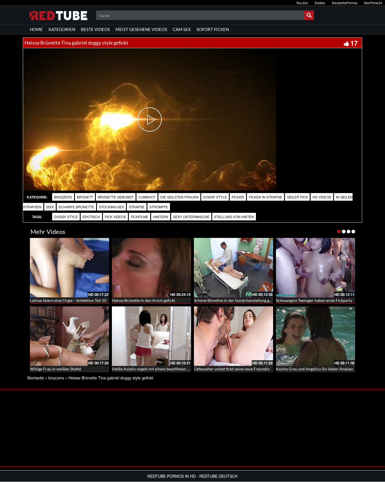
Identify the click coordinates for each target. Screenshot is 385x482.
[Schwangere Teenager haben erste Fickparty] (315, 267)
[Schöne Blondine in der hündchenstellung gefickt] (233, 267)
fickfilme (139, 216)
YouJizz (302, 2)
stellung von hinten (234, 216)
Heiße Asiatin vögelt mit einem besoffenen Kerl (153, 368)
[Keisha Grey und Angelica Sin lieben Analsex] (315, 336)
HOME (36, 29)
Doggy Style (215, 196)
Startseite (35, 378)
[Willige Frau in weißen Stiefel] (69, 336)
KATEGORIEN (61, 29)
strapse (137, 206)
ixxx (50, 206)
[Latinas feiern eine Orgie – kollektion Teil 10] (69, 267)
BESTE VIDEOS (95, 29)
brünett (85, 196)
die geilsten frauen (179, 196)
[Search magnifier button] (309, 15)
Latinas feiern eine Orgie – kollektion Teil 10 (68, 300)
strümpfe (158, 206)
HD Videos (322, 196)
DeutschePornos (344, 2)
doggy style (66, 216)
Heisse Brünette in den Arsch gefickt (143, 300)
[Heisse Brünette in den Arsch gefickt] (151, 267)
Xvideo (320, 2)
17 (354, 43)
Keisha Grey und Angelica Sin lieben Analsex (314, 368)
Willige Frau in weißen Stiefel (55, 368)
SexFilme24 (373, 2)
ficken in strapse (265, 196)
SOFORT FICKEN (212, 29)
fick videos (115, 216)
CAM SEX (182, 29)
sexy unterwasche (191, 216)
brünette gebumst (116, 196)
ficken (238, 196)
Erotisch (91, 216)
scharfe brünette (76, 206)
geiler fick (297, 196)
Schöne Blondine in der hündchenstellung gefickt (236, 300)
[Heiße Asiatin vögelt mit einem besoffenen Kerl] (151, 336)
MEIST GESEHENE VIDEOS (141, 29)
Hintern (160, 216)
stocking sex (111, 206)
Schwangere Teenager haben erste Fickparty (314, 300)
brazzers (63, 196)
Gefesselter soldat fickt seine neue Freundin (232, 368)
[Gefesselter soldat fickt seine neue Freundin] (233, 336)
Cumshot (147, 196)
